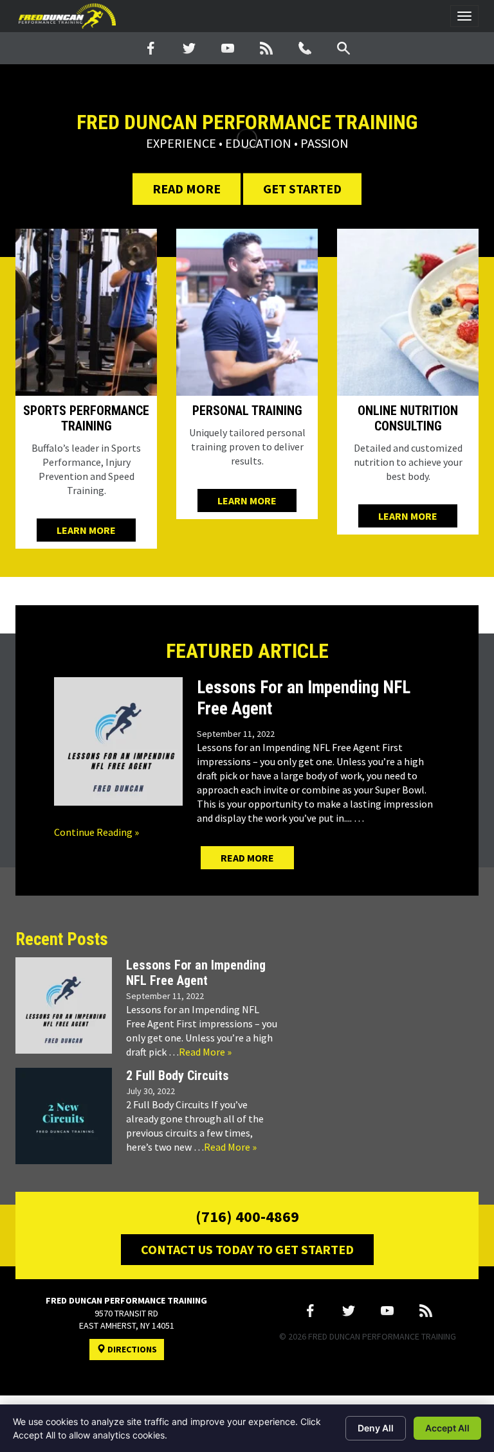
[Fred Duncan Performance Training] (67, 16)
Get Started (302, 189)
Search (343, 48)
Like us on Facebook (150, 48)
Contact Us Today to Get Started (247, 1249)
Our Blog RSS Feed (266, 48)
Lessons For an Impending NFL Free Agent (196, 972)
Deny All (376, 1427)
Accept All (447, 1427)
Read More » (205, 1051)
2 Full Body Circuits (177, 1075)
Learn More (86, 530)
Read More (186, 189)
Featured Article (247, 651)
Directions (131, 1349)
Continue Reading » (96, 832)
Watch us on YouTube (227, 48)
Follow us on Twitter (189, 48)
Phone (305, 48)
